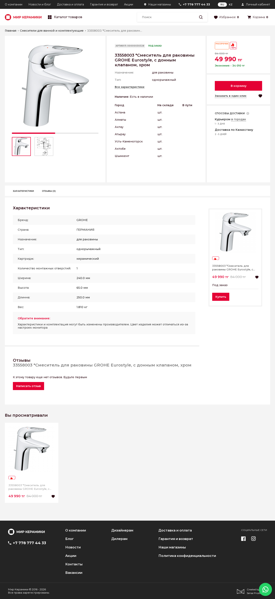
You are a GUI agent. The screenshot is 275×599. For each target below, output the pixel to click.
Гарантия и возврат (104, 4)
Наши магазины (159, 4)
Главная (10, 30)
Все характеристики (129, 86)
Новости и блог (39, 4)
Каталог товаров (68, 17)
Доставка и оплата (70, 4)
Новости (73, 547)
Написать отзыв (28, 386)
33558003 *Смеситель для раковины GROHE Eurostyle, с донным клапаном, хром (232, 267)
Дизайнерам (122, 530)
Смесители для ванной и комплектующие (52, 30)
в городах (238, 119)
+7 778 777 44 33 (196, 4)
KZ (231, 4)
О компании (13, 4)
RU (222, 4)
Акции (128, 4)
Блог (69, 539)
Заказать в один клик (230, 95)
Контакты (74, 564)
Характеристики (23, 191)
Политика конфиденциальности (187, 556)
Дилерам (119, 539)
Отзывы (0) (49, 191)
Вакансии (73, 573)
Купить (220, 297)
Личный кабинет (258, 4)
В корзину (238, 86)
